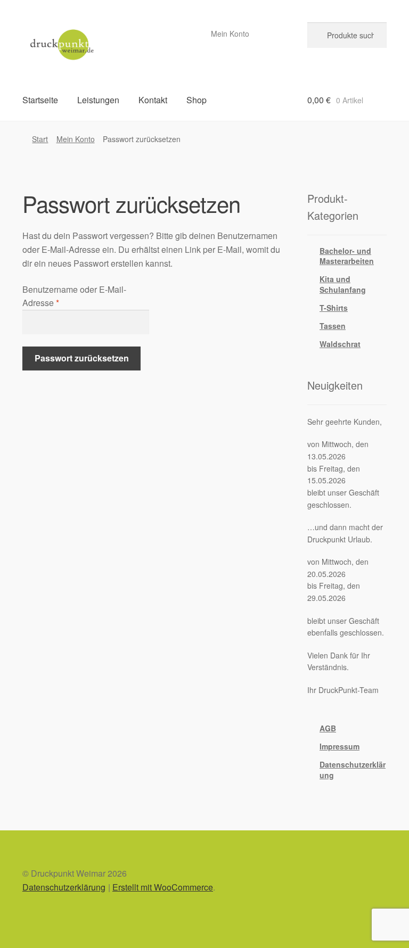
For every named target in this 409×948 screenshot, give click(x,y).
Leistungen (98, 100)
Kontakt (152, 100)
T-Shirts (334, 307)
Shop (196, 100)
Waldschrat (340, 344)
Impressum (339, 746)
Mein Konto (230, 33)
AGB (328, 728)
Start (40, 139)
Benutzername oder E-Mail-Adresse (74, 296)
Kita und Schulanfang (343, 284)
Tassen (333, 325)
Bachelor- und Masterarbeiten (347, 256)
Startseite (40, 100)
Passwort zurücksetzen (82, 358)
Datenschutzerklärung (353, 769)
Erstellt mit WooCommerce (162, 887)
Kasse (274, 33)
